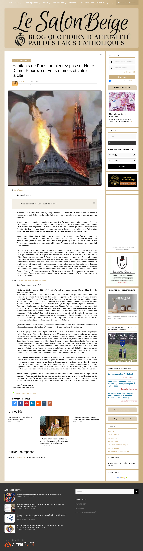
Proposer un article (87, 3)
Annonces (72, 3)
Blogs (17, 3)
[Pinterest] (26, 403)
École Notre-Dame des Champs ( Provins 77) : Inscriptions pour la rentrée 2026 (121, 384)
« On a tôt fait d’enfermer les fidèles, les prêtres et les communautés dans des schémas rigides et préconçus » (54, 441)
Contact (45, 3)
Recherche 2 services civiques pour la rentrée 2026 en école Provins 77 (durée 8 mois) (120, 395)
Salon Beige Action (30, 3)
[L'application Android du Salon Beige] (126, 478)
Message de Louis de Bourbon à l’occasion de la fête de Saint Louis (39, 494)
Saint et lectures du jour (118, 445)
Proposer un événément (122, 419)
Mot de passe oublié (129, 72)
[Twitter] (14, 403)
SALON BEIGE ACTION (122, 88)
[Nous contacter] (120, 478)
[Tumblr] (44, 403)
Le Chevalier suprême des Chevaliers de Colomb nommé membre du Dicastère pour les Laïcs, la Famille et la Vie (40, 526)
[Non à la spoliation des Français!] (122, 110)
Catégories (113, 441)
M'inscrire (132, 80)
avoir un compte (21, 457)
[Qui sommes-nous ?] (118, 478)
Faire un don (114, 435)
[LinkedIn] (32, 403)
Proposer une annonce (122, 410)
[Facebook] (20, 403)
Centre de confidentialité (119, 451)
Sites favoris (114, 448)
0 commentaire (23, 85)
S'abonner (79, 508)
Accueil (10, 3)
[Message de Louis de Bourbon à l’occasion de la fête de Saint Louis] (10, 501)
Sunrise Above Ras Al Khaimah (120, 374)
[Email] (50, 403)
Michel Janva (25, 82)
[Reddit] (38, 403)
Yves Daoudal (19, 190)
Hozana (127, 249)
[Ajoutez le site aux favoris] (122, 478)
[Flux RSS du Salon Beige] (124, 478)
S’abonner (113, 438)
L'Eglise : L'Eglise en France (22, 60)
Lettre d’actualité (58, 3)
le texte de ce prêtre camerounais (33, 280)
